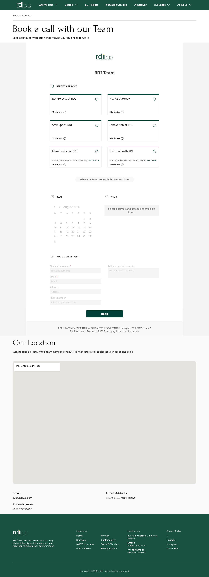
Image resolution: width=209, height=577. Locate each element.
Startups (81, 540)
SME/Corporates (85, 544)
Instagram (171, 544)
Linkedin (170, 540)
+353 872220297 (22, 509)
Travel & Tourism (110, 544)
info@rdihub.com (22, 497)
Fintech (105, 535)
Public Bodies (83, 548)
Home (16, 15)
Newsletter (172, 548)
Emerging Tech (109, 548)
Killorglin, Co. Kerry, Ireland (120, 497)
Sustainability (108, 540)
